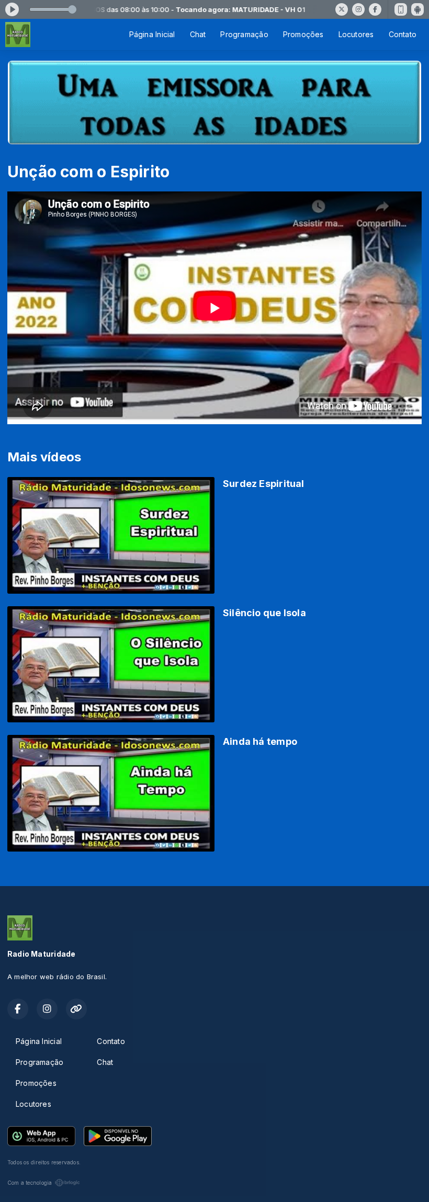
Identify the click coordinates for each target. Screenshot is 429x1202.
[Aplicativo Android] (417, 9)
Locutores (356, 34)
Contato (402, 34)
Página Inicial (152, 34)
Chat (198, 34)
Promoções (303, 34)
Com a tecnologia (29, 1183)
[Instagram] (358, 9)
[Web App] (400, 9)
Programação (244, 34)
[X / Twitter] (341, 9)
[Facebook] (375, 9)
